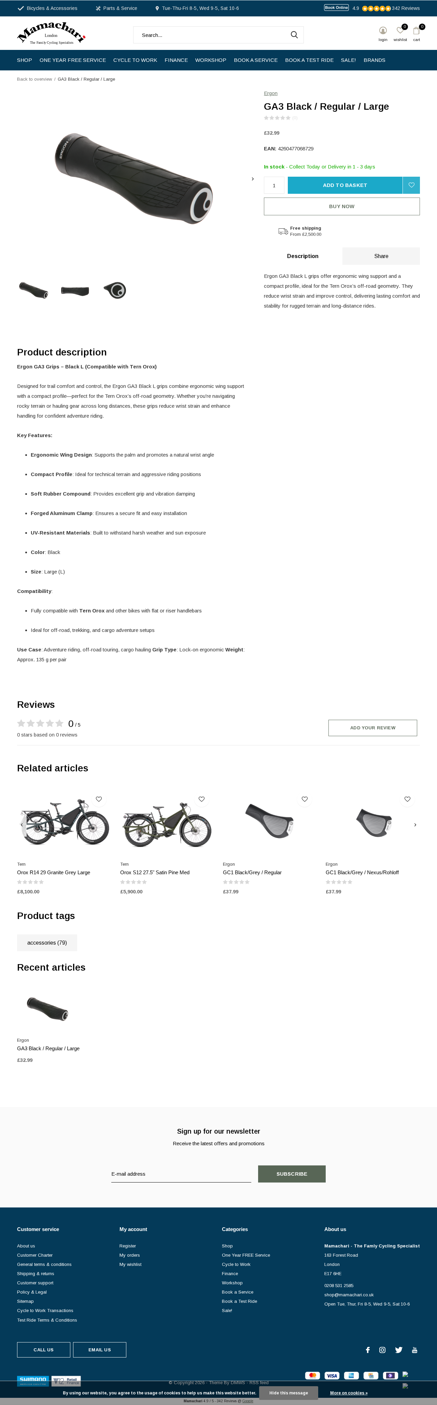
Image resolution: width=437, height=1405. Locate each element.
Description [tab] (303, 256)
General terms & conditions (44, 1264)
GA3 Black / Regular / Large (48, 1048)
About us (26, 1245)
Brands (374, 60)
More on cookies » (349, 1393)
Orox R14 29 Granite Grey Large (53, 872)
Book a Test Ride (309, 60)
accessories (47, 943)
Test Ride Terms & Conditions (47, 1320)
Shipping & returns (35, 1273)
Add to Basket (345, 185)
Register (127, 1245)
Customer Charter (35, 1255)
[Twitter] (399, 1349)
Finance (176, 60)
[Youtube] (414, 1349)
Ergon (271, 93)
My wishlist (130, 1264)
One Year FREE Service (73, 60)
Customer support (35, 1282)
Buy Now (341, 206)
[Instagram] (382, 1349)
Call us (43, 1349)
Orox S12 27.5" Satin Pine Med (154, 872)
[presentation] (253, 178)
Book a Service (256, 60)
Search (294, 34)
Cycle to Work (135, 60)
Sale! (348, 60)
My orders (129, 1255)
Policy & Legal (32, 1292)
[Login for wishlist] (411, 185)
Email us (99, 1349)
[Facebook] (368, 1349)
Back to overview (34, 79)
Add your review (372, 727)
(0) (295, 117)
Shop (24, 60)
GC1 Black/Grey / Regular (252, 872)
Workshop (210, 60)
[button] (34, 290)
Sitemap (25, 1301)
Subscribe (292, 1174)
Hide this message (288, 1393)
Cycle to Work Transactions (45, 1310)
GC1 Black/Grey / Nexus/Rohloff (362, 872)
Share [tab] (381, 256)
